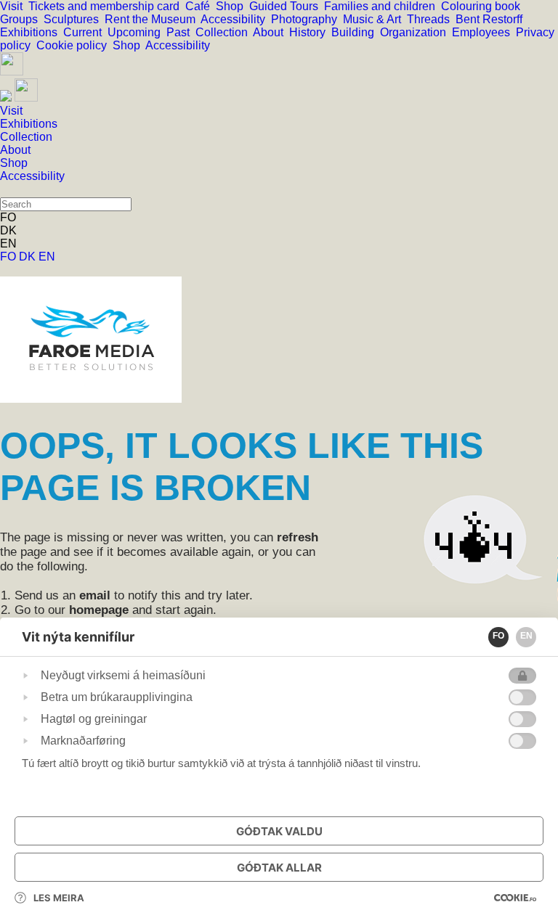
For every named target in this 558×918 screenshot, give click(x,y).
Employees (484, 32)
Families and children (382, 6)
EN (47, 256)
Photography (307, 19)
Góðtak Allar (279, 867)
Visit (14, 6)
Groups (22, 19)
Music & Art (375, 19)
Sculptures (74, 19)
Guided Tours (286, 6)
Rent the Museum (153, 19)
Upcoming (137, 32)
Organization (416, 32)
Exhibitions (31, 32)
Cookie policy (74, 45)
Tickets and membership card (106, 6)
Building (355, 32)
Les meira (58, 897)
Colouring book (483, 6)
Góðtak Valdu (279, 831)
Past (180, 32)
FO (9, 256)
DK (29, 256)
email (94, 595)
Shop (232, 6)
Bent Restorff (492, 19)
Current (85, 32)
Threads (431, 19)
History (310, 32)
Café (200, 6)
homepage (99, 610)
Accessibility (236, 19)
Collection (224, 32)
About (271, 32)
